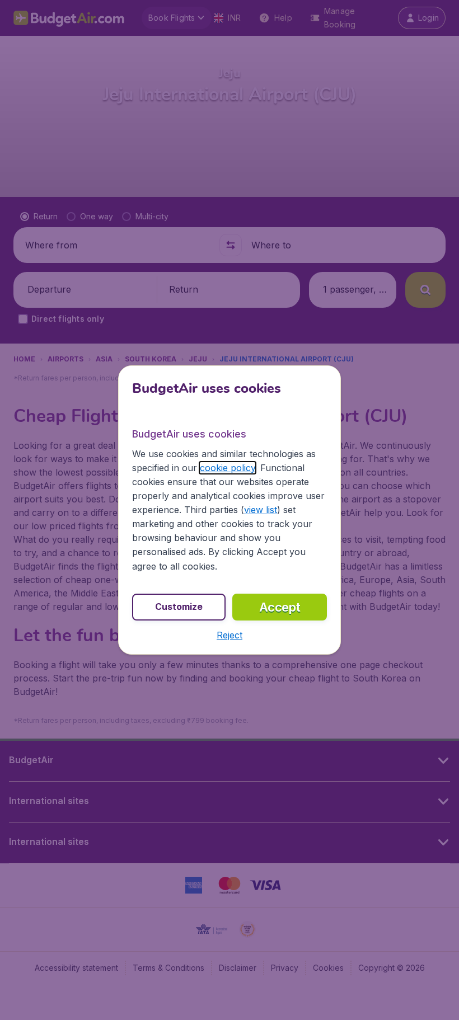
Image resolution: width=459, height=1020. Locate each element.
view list (260, 509)
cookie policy (227, 467)
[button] (229, 635)
